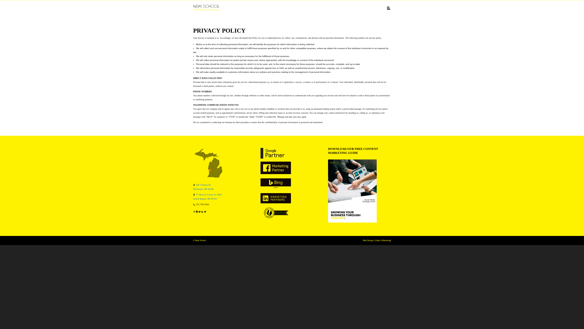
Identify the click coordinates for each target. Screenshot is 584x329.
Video (377, 240)
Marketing (386, 240)
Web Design (368, 240)
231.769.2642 (202, 204)
